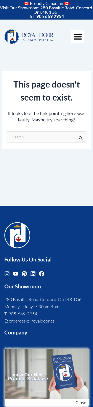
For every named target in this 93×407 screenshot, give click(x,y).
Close (80, 402)
